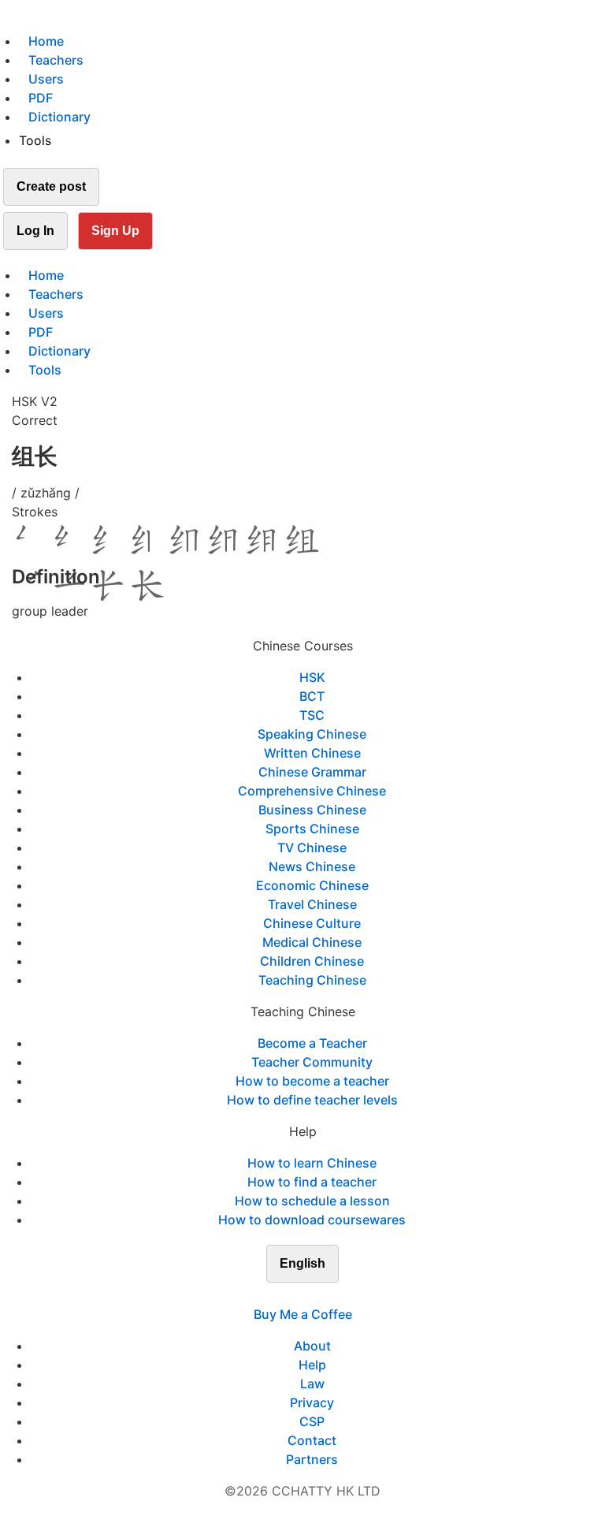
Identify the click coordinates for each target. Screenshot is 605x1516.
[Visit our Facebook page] (274, 1295)
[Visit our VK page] (312, 1295)
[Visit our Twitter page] (293, 1295)
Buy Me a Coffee (303, 1314)
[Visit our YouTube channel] (331, 1295)
